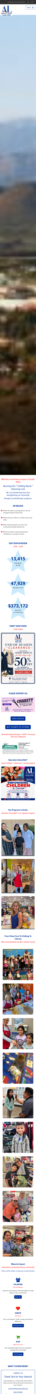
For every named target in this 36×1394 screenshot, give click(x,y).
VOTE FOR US (18, 718)
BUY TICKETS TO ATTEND (18, 727)
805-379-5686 (18, 1392)
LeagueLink (21, 2)
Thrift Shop (18, 1354)
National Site (12, 2)
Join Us (18, 1297)
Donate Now (18, 1326)
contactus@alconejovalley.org (18, 1389)
